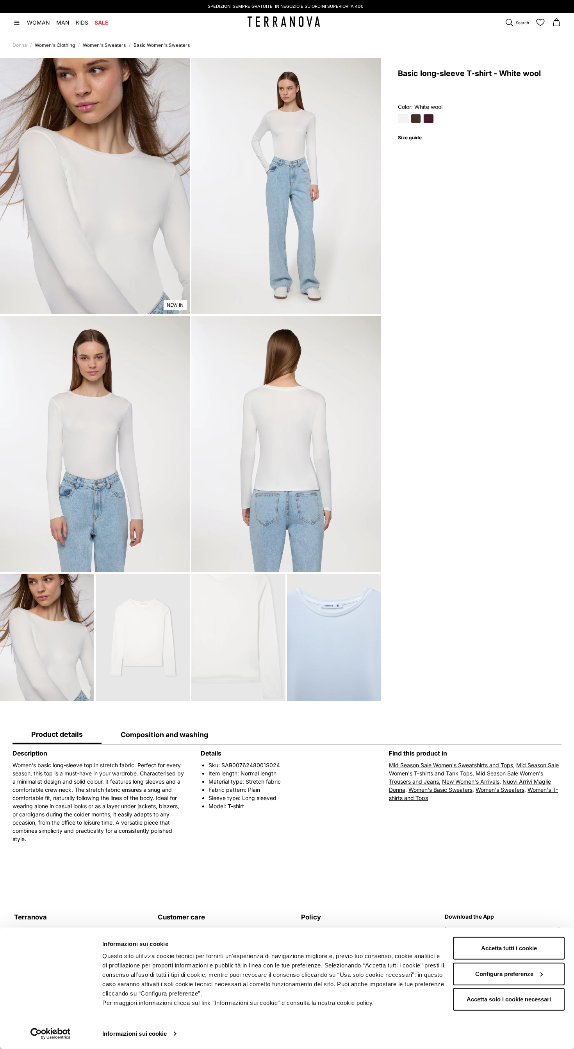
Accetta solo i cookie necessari (509, 999)
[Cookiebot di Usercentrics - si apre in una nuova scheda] (50, 1034)
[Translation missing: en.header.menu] (16, 22)
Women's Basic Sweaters (440, 789)
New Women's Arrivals (470, 781)
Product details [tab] (57, 734)
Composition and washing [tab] (164, 735)
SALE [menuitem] (101, 22)
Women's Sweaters (104, 45)
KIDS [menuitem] (82, 22)
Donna (19, 45)
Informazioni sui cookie (134, 1033)
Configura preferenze (504, 973)
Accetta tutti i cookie (509, 948)
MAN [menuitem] (63, 22)
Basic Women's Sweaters (162, 45)
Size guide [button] (410, 137)
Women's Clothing (55, 45)
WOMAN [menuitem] (38, 22)
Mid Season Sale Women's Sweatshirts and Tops (451, 765)
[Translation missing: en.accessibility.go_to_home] (284, 21)
